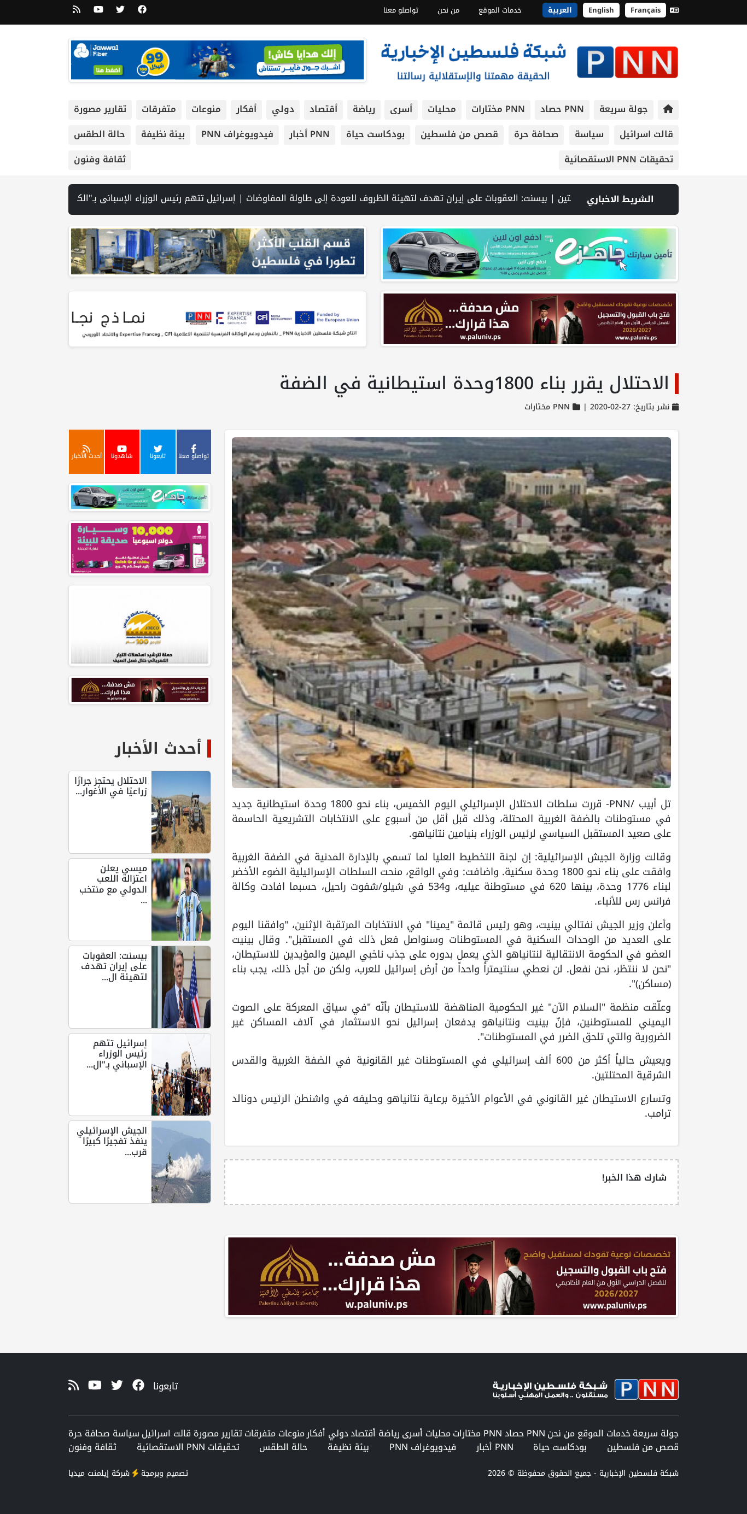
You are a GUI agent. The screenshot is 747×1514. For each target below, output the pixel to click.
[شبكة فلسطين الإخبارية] (529, 59)
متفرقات (159, 109)
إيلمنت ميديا (88, 1473)
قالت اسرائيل (646, 134)
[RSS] (76, 13)
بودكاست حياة (375, 134)
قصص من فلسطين (459, 134)
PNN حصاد (562, 109)
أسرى (401, 109)
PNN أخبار (309, 134)
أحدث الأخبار (158, 748)
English (601, 10)
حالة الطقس (99, 134)
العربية (560, 10)
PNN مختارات (498, 109)
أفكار (246, 109)
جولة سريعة (623, 109)
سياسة (589, 134)
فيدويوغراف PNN (237, 134)
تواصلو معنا (400, 10)
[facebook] (142, 13)
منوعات (206, 109)
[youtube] (98, 13)
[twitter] (120, 13)
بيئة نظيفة (163, 134)
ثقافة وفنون (100, 159)
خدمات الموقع (500, 10)
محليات (442, 109)
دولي (283, 109)
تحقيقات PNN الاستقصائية (618, 159)
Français (646, 10)
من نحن (448, 10)
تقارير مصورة (100, 109)
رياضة (364, 109)
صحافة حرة (536, 134)
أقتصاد (323, 109)
